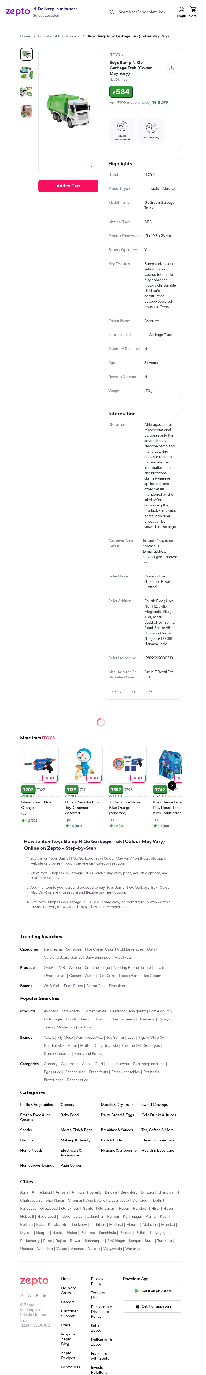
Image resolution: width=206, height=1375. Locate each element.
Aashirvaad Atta (89, 1037)
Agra (24, 1192)
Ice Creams (53, 949)
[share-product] (171, 68)
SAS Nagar (116, 1240)
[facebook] (39, 1295)
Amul (72, 1045)
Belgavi (111, 1192)
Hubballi (27, 1216)
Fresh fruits (98, 1072)
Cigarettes (69, 1064)
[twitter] (31, 1295)
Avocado (51, 1011)
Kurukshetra (58, 1224)
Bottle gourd (159, 1011)
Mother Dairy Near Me (99, 1045)
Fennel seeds (124, 1019)
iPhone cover (55, 975)
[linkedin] (46, 1295)
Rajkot (61, 1240)
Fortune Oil (131, 1045)
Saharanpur (94, 1240)
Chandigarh (167, 1192)
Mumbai (168, 1224)
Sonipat (135, 1240)
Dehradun (141, 1200)
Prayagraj (157, 1232)
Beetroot (117, 1011)
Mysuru (26, 1232)
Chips (86, 1064)
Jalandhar (95, 1216)
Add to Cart (68, 186)
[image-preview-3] (26, 111)
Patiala (140, 1232)
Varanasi (77, 1249)
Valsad (61, 1249)
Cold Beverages (130, 949)
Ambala (62, 1192)
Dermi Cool (95, 986)
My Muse (65, 1037)
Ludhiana (98, 1224)
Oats (151, 949)
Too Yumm (115, 1037)
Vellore (94, 1249)
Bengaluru (129, 1192)
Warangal (133, 1249)
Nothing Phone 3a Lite (132, 967)
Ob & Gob (52, 986)
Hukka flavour (118, 1064)
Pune (47, 1240)
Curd (99, 1064)
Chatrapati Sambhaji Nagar (42, 1200)
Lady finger (53, 1019)
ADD (50, 778)
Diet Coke (106, 975)
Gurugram (106, 1208)
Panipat (125, 1232)
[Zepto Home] (18, 12)
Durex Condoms (57, 1053)
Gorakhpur (70, 1208)
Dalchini (102, 1019)
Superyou (152, 1045)
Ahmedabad (42, 1192)
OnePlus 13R (54, 967)
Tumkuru (164, 1240)
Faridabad (28, 1208)
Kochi (165, 1216)
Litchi (159, 967)
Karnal (151, 1216)
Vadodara (45, 1249)
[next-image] (91, 167)
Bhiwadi (147, 1192)
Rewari (75, 1240)
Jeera (48, 1027)
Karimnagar (132, 1216)
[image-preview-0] (26, 54)
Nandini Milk (54, 1045)
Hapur (124, 1208)
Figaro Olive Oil (151, 1037)
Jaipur (79, 1216)
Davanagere (119, 1200)
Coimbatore (95, 1200)
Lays (131, 1037)
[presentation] (34, 36)
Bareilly (95, 1192)
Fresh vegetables (125, 1072)
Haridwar (140, 1208)
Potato (71, 1019)
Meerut (132, 1224)
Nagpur (42, 1232)
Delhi (157, 1200)
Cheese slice (75, 1072)
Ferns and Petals (88, 1053)
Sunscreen (75, 949)
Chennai (75, 1200)
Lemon (87, 1019)
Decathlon (117, 986)
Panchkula (107, 1232)
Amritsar (79, 1192)
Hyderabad (46, 1216)
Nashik (58, 1232)
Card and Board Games (63, 957)
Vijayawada (112, 1249)
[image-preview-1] (26, 73)
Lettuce (84, 1027)
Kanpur (113, 1216)
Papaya (164, 1019)
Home (25, 36)
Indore (64, 1216)
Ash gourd (137, 1011)
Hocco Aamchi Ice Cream (140, 975)
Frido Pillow (73, 986)
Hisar (155, 1208)
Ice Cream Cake (100, 949)
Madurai (116, 1224)
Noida (72, 1232)
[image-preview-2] (26, 92)
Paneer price (77, 1080)
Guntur (89, 1208)
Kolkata (26, 1224)
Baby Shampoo (98, 957)
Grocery (50, 1064)
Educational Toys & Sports (58, 36)
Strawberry (71, 1011)
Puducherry (30, 1240)
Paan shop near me (149, 1064)
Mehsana (150, 1224)
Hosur (168, 1208)
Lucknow (79, 1224)
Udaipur (27, 1249)
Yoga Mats (122, 957)
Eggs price (52, 1072)
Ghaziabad (49, 1208)
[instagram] (24, 1295)
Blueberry (146, 1019)
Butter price (54, 1080)
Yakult (49, 1037)
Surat (149, 1240)
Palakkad (87, 1232)
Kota (40, 1224)
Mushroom (66, 1027)
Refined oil (152, 1072)
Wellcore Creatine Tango (89, 967)
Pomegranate (95, 1011)
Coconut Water (82, 975)
